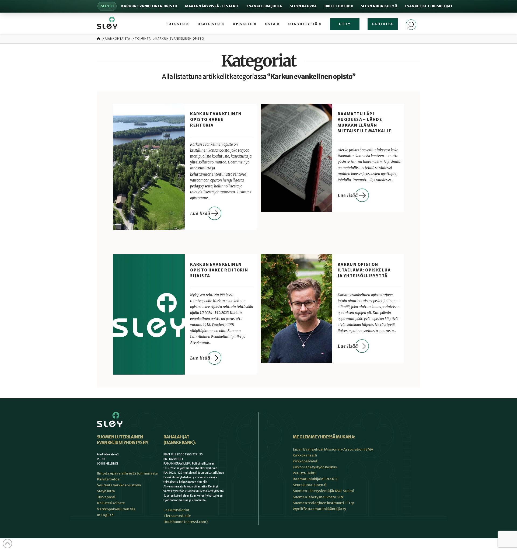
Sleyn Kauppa (303, 6)
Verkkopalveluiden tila (116, 509)
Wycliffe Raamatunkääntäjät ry (319, 509)
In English (105, 515)
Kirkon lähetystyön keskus (315, 467)
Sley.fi (107, 6)
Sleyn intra (106, 491)
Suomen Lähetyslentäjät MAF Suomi (323, 491)
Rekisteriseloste (111, 503)
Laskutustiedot (176, 510)
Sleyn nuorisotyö (379, 6)
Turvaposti (106, 497)
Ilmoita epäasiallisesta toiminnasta (127, 473)
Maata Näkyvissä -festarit (212, 6)
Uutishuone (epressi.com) (185, 521)
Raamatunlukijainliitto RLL (315, 479)
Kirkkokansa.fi (305, 455)
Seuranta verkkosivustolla (119, 485)
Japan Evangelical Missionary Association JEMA (333, 449)
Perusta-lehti (304, 473)
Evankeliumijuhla (264, 6)
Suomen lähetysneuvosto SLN (318, 497)
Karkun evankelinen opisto (149, 6)
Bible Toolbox (338, 6)
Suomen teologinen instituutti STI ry (323, 503)
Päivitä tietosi (108, 479)
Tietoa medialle (177, 516)
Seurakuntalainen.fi (309, 485)
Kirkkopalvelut (305, 461)
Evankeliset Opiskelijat (429, 6)
